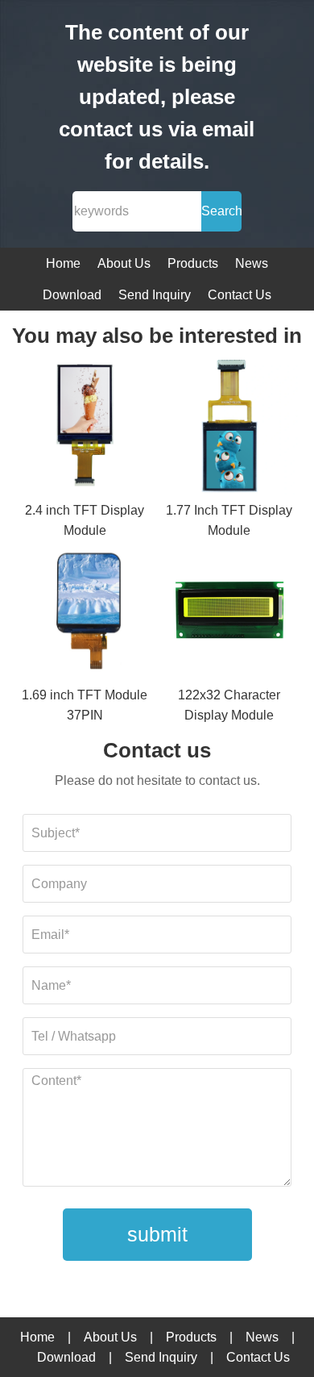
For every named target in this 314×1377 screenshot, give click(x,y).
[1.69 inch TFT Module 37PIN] (85, 612)
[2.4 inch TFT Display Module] (85, 428)
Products (192, 263)
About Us (124, 263)
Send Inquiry (154, 295)
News (251, 263)
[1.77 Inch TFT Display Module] (229, 428)
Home (63, 263)
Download (72, 295)
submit (157, 1234)
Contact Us (239, 295)
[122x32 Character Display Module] (229, 612)
